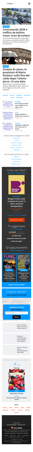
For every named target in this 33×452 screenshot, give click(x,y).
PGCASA (8, 431)
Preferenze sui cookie (14, 437)
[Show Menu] (29, 3)
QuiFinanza (17, 108)
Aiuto (22, 437)
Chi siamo (6, 435)
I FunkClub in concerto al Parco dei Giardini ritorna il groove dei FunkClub (16, 202)
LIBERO (5, 430)
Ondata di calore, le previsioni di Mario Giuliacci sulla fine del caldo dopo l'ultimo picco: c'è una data (16, 75)
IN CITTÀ (13, 410)
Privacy (19, 435)
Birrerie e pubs (16, 145)
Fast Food (16, 150)
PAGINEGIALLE (15, 430)
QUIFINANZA (13, 433)
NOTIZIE (17, 396)
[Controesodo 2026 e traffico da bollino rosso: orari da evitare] (16, 16)
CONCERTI (16, 196)
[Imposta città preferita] (4, 3)
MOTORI (16, 407)
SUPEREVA (25, 433)
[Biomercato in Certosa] (17, 380)
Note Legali (13, 435)
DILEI (26, 431)
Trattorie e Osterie (16, 143)
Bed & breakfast (16, 159)
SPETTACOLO (27, 95)
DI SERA (20, 232)
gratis (17, 215)
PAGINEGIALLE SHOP (25, 430)
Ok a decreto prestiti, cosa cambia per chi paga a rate (22, 105)
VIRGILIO (10, 430)
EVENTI (16, 412)
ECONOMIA (19, 95)
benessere (23, 215)
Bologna (10, 3)
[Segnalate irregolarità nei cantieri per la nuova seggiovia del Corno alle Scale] (8, 126)
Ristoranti (17, 138)
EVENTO (17, 391)
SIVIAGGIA (7, 433)
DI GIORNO (12, 232)
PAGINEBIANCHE (14, 431)
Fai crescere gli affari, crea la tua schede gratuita (22, 326)
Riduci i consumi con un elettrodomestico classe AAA (22, 350)
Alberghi (16, 157)
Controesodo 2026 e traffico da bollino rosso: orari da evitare (16, 32)
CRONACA (5, 66)
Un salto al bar (16, 236)
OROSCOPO (6, 410)
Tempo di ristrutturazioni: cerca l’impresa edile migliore (22, 338)
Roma (16, 368)
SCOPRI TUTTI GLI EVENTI (16, 220)
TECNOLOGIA (19, 97)
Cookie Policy (26, 435)
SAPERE (28, 407)
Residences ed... (17, 164)
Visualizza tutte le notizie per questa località (17, 398)
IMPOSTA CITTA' (21, 425)
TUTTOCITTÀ (21, 431)
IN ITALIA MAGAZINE (12, 425)
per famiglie (10, 215)
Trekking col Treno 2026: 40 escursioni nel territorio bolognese (24, 276)
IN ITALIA (20, 410)
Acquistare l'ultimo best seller (16, 238)
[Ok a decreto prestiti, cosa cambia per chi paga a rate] (8, 104)
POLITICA (12, 95)
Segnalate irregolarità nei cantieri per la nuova (22, 127)
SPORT (12, 97)
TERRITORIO (6, 26)
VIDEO (22, 407)
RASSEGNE (23, 270)
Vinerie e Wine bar (16, 147)
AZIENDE (27, 410)
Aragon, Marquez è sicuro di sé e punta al (22, 115)
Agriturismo (16, 161)
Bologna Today (18, 117)
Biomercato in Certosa (16, 393)
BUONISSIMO (20, 433)
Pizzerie (16, 140)
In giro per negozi (16, 241)
